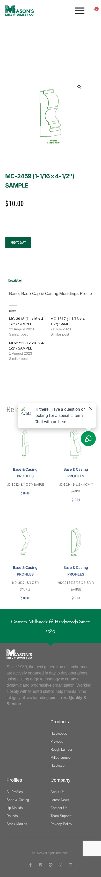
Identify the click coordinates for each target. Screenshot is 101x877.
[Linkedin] (71, 865)
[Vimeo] (40, 865)
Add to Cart (18, 242)
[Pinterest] (51, 865)
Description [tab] (15, 280)
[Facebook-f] (30, 865)
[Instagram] (60, 865)
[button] (79, 86)
